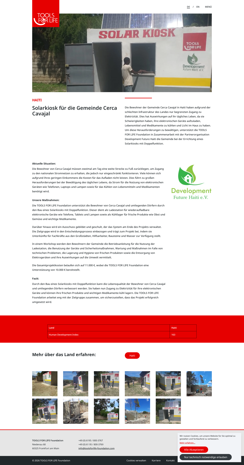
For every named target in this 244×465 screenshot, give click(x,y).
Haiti (132, 355)
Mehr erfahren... (187, 442)
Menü (208, 6)
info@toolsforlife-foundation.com (97, 448)
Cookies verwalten (136, 460)
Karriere (156, 460)
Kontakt (170, 460)
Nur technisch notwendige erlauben (205, 457)
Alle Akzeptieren (194, 449)
